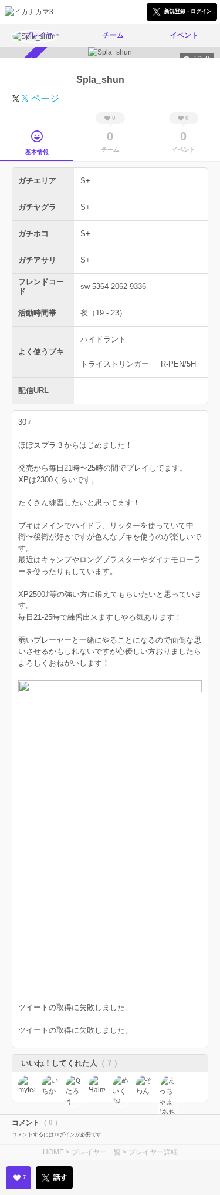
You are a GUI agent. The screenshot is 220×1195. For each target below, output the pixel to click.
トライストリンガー (114, 364)
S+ (85, 180)
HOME (53, 1152)
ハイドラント (103, 339)
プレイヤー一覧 (96, 1152)
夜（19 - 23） (103, 312)
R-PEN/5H (178, 364)
